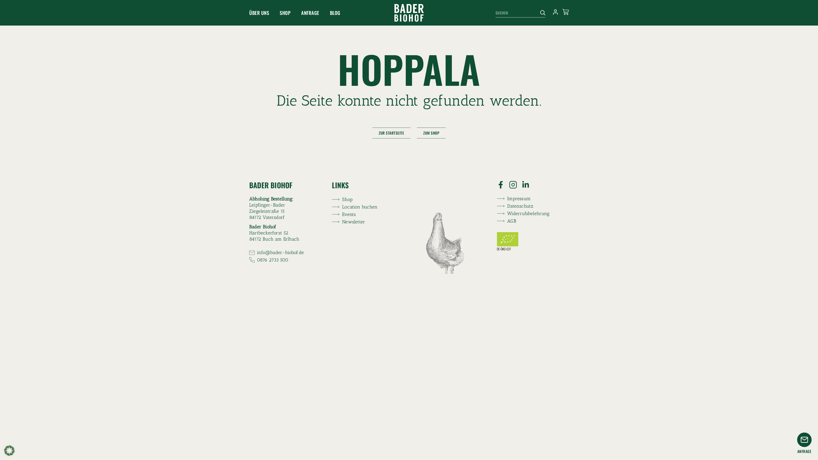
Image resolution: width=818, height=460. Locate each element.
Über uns (259, 13)
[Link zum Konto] (555, 12)
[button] (9, 450)
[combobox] (516, 12)
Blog (335, 13)
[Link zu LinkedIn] (528, 184)
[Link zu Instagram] (515, 184)
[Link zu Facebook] (503, 184)
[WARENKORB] (565, 12)
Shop (285, 13)
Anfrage (310, 13)
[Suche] (541, 12)
